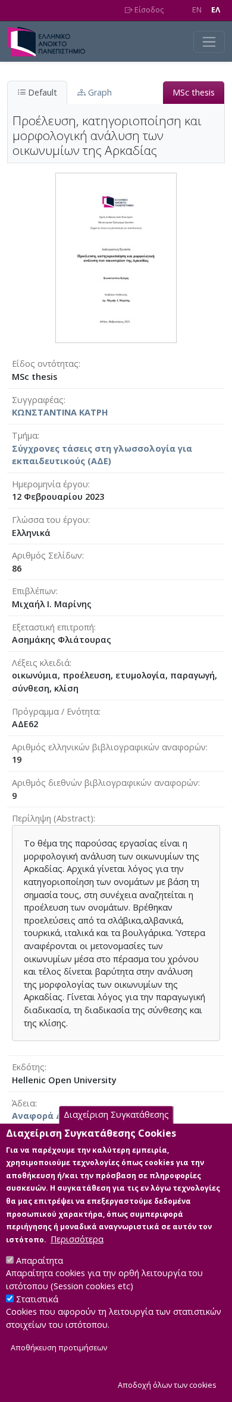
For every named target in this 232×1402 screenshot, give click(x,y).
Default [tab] (41, 92)
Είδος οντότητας (45, 363)
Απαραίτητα (39, 1260)
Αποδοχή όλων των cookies (167, 1385)
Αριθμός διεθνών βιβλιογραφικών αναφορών (105, 782)
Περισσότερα (77, 1239)
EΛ (215, 10)
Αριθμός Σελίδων (47, 555)
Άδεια (23, 1103)
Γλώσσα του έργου (50, 519)
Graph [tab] (99, 92)
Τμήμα (24, 435)
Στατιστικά (37, 1299)
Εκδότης (28, 1067)
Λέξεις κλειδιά (41, 662)
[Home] (51, 41)
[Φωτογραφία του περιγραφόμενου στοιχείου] (116, 257)
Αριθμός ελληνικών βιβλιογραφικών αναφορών (109, 747)
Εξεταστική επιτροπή (53, 627)
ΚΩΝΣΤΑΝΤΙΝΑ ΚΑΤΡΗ (60, 412)
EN (197, 10)
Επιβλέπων (34, 591)
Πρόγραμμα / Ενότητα (55, 711)
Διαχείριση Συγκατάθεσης (116, 1115)
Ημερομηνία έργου (50, 484)
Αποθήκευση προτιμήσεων (59, 1348)
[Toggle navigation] (209, 42)
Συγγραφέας (38, 399)
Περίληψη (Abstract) (52, 818)
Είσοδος (148, 10)
